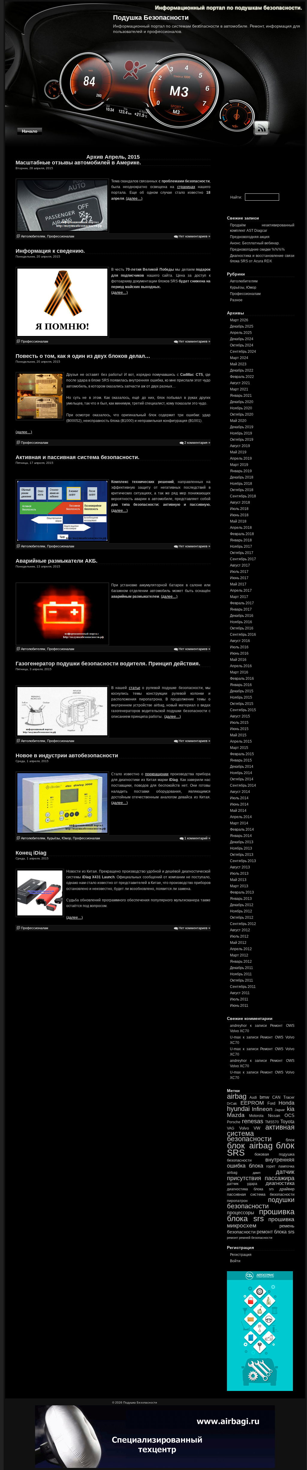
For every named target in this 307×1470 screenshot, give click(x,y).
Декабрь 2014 (241, 766)
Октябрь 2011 (241, 980)
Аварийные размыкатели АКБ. (56, 561)
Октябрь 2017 (241, 553)
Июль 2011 (239, 999)
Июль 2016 (239, 647)
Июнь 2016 (239, 653)
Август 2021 (240, 383)
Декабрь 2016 (241, 616)
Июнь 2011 (239, 1005)
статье (134, 688)
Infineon (262, 1109)
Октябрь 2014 (241, 779)
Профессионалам (60, 236)
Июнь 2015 (239, 729)
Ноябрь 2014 (241, 773)
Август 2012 (240, 930)
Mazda (236, 1115)
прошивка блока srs (260, 1215)
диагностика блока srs (250, 1189)
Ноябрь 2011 (241, 974)
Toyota (287, 1121)
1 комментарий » (197, 838)
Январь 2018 (241, 540)
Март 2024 (239, 358)
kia (290, 1109)
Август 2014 (240, 792)
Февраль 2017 (242, 603)
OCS (289, 1115)
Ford (271, 1103)
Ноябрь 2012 (241, 911)
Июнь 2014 (239, 804)
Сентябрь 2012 (243, 924)
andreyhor (238, 1026)
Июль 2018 (239, 509)
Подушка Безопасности (151, 17)
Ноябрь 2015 (241, 697)
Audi (253, 1097)
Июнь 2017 (239, 578)
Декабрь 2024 (241, 339)
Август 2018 (240, 502)
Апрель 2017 (241, 590)
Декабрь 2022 (241, 370)
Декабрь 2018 (241, 477)
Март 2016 (239, 672)
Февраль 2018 (242, 534)
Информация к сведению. (50, 251)
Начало (29, 131)
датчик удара (242, 1184)
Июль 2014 (239, 798)
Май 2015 (238, 735)
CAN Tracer (283, 1097)
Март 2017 (239, 597)
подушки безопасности (260, 1203)
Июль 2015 (239, 722)
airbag (236, 1096)
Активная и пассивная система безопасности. (77, 457)
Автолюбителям (33, 236)
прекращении (156, 774)
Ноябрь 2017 (241, 546)
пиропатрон (237, 1201)
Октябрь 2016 (241, 628)
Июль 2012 (239, 936)
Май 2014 (238, 811)
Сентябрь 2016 (243, 634)
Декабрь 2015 (241, 691)
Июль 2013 (239, 873)
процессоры (240, 1212)
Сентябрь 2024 (243, 351)
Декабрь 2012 (241, 905)
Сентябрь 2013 (243, 861)
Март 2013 (239, 886)
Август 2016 (240, 641)
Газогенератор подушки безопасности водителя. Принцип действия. (108, 664)
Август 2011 (240, 993)
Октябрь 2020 (241, 414)
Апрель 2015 (241, 741)
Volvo (244, 1128)
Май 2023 (238, 364)
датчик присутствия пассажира (260, 1174)
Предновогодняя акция (250, 237)
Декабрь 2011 (241, 968)
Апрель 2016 (241, 666)
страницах (186, 187)
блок (290, 1139)
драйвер (286, 1189)
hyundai (238, 1108)
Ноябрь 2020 (241, 408)
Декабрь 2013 (241, 842)
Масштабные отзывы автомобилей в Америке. (78, 163)
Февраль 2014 (242, 829)
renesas (252, 1121)
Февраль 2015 (242, 754)
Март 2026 (239, 320)
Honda (286, 1103)
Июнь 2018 (239, 515)
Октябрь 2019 (241, 439)
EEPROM (252, 1103)
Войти (235, 1261)
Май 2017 (238, 584)
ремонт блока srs (275, 1231)
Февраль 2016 (242, 678)
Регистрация (241, 1255)
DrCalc (232, 1103)
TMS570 (272, 1122)
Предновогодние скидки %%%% (257, 249)
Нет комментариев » (194, 236)
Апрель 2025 (241, 333)
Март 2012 (239, 955)
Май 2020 (238, 421)
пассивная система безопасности (260, 1194)
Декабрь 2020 (241, 402)
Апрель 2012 (241, 949)
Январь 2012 (241, 961)
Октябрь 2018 (241, 490)
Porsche (233, 1122)
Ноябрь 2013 (241, 848)
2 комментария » (197, 442)
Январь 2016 (241, 685)
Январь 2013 (241, 899)
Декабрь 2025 (241, 326)
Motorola (256, 1116)
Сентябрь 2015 (243, 710)
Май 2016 (238, 660)
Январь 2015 (241, 760)
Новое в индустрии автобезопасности (67, 756)
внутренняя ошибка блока (260, 1163)
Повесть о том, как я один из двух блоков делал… (83, 356)
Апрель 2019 (241, 458)
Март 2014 (239, 823)
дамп (257, 1172)
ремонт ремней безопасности (249, 1237)
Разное (236, 300)
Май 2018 (238, 521)
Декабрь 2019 (241, 427)
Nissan (274, 1115)
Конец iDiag (31, 853)
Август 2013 (240, 867)
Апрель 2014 (241, 817)
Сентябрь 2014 (243, 785)
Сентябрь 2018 (243, 496)
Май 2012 (238, 943)
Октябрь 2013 (241, 855)
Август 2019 (240, 446)
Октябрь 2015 (241, 704)
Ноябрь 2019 (241, 433)
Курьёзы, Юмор (59, 838)
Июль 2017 (239, 572)
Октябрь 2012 (241, 917)
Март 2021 (239, 389)
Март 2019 (239, 465)
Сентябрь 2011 (243, 987)
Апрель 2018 (241, 528)
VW (257, 1128)
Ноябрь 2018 (241, 484)
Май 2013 (238, 880)
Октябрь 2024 (241, 345)
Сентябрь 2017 (243, 559)
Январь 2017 (241, 609)
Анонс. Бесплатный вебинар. (255, 243)
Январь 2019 (241, 471)
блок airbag (250, 1145)
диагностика (280, 1183)
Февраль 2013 (242, 892)
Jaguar (280, 1110)
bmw (264, 1097)
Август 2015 (240, 716)
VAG (230, 1128)
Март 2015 (239, 748)
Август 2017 (240, 565)
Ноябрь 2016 (241, 622)
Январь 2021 (241, 395)
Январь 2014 (241, 836)
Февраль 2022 (242, 377)
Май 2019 (238, 452)
